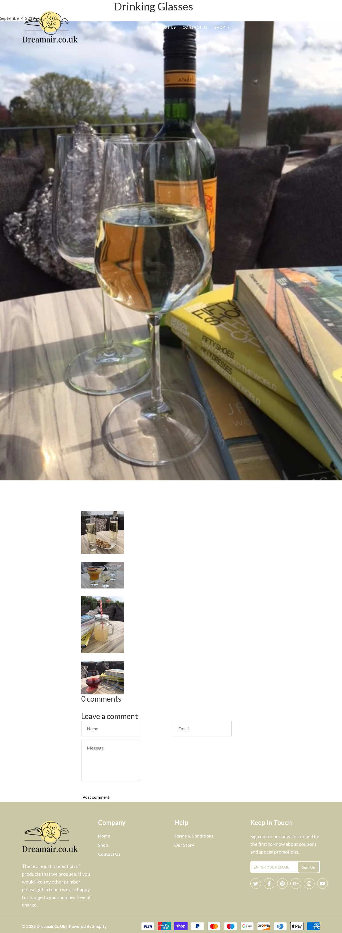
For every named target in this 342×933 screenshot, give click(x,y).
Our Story (184, 844)
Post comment (96, 797)
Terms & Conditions (193, 835)
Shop (222, 27)
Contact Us (194, 27)
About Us (166, 27)
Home (143, 27)
